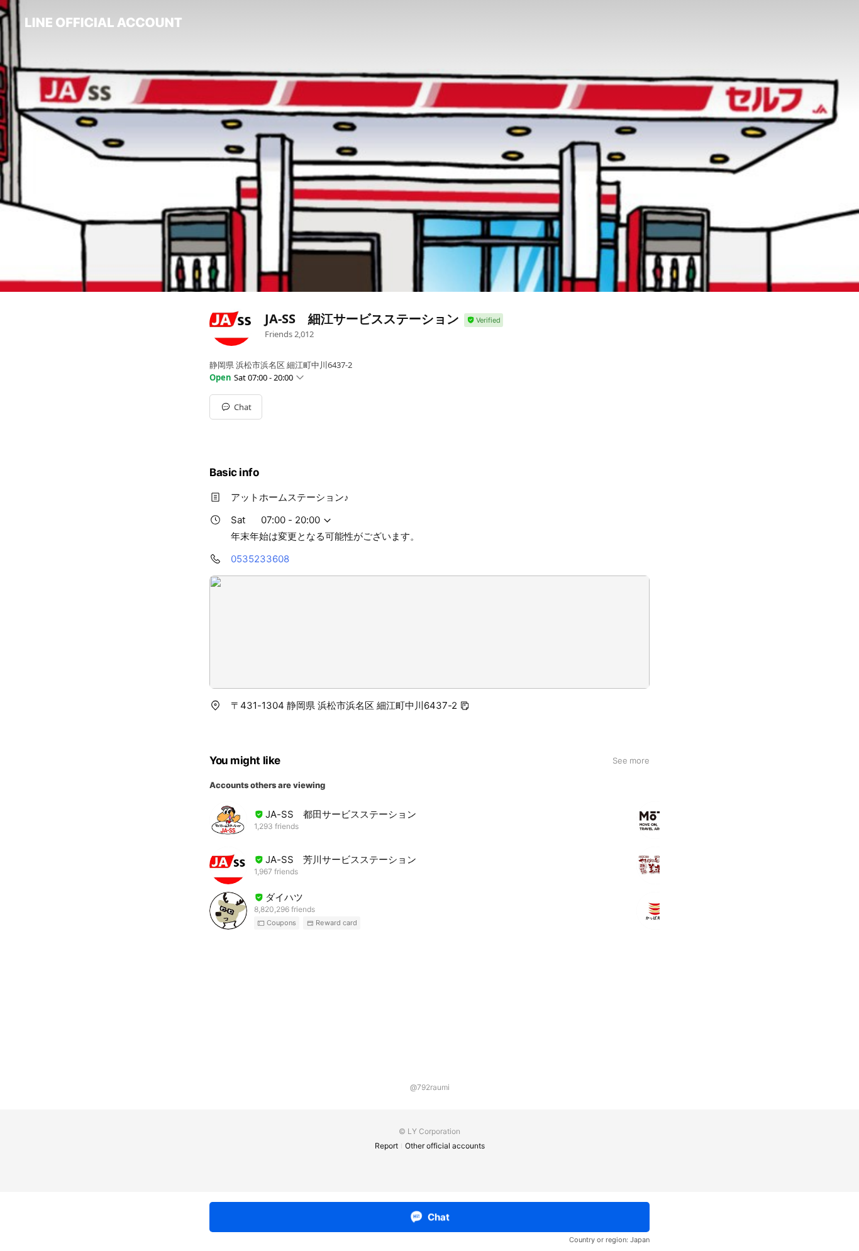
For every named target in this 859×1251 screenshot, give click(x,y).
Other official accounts (445, 1145)
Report (386, 1145)
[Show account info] (483, 320)
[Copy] (464, 705)
